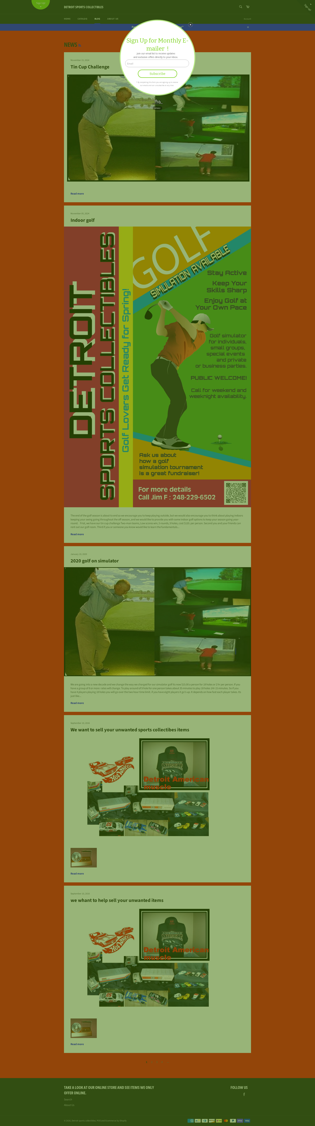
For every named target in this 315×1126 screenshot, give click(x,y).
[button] (190, 25)
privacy (157, 108)
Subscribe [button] (157, 74)
